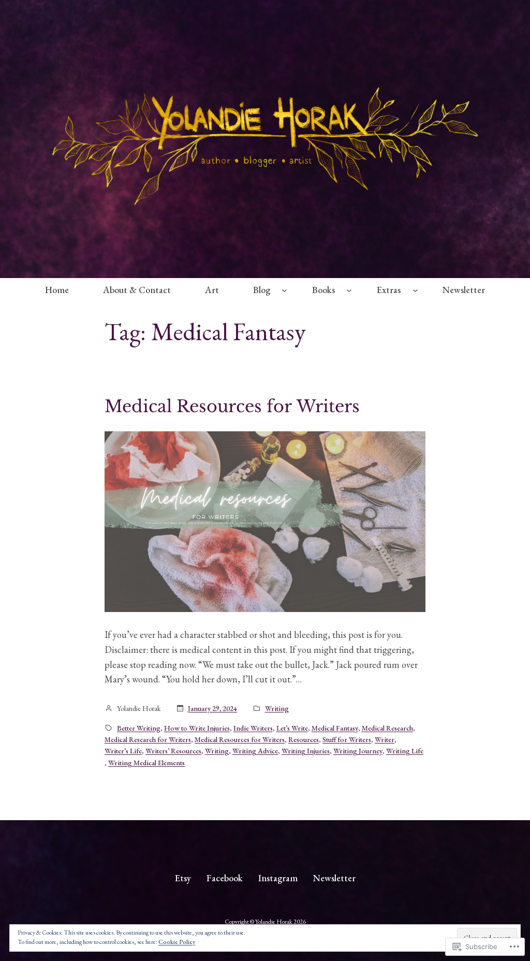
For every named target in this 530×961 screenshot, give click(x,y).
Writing (277, 708)
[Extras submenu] (415, 290)
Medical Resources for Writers (232, 406)
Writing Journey (357, 750)
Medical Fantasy (335, 728)
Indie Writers (253, 728)
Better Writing (138, 728)
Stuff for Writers (346, 739)
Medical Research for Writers (148, 739)
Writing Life (404, 750)
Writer (384, 739)
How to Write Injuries (197, 728)
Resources (303, 739)
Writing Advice (255, 750)
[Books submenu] (349, 290)
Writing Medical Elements (146, 762)
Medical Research (387, 728)
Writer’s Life (123, 750)
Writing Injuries (306, 750)
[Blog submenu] (284, 290)
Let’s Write (292, 728)
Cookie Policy (176, 942)
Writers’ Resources (173, 750)
